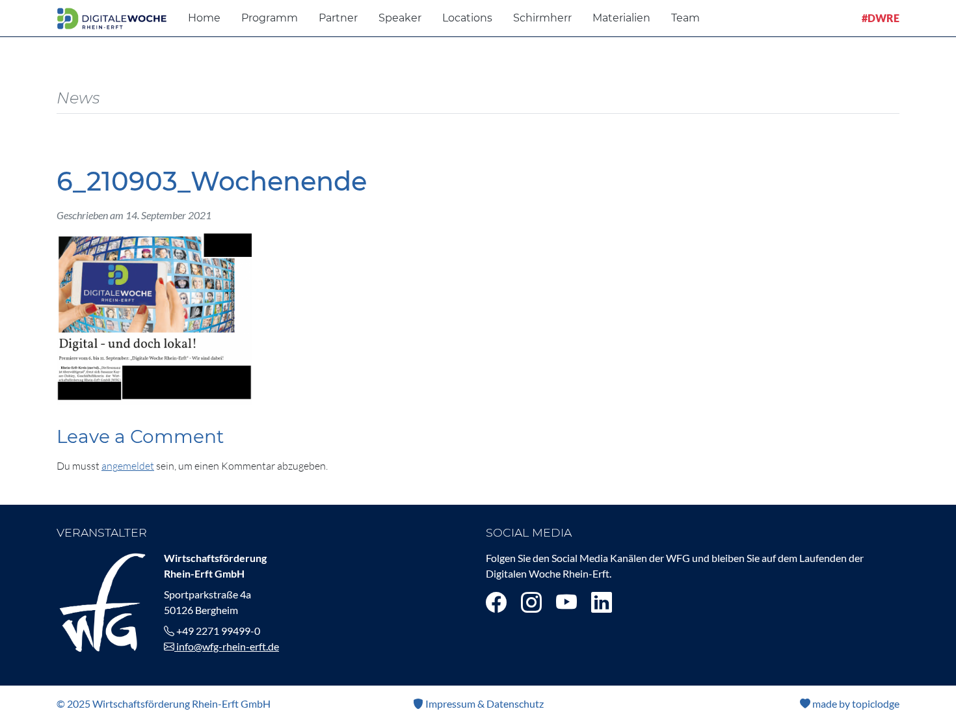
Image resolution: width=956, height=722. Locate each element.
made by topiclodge (854, 703)
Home (204, 18)
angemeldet (127, 465)
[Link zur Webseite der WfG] (102, 601)
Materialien (621, 18)
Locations (467, 18)
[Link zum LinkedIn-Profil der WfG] (601, 602)
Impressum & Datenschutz (483, 703)
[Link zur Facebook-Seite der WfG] (496, 602)
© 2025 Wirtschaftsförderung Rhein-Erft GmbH (164, 703)
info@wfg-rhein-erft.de (226, 646)
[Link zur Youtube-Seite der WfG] (566, 602)
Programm (269, 18)
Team (685, 18)
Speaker (399, 18)
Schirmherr (542, 18)
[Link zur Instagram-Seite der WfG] (531, 602)
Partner (338, 18)
